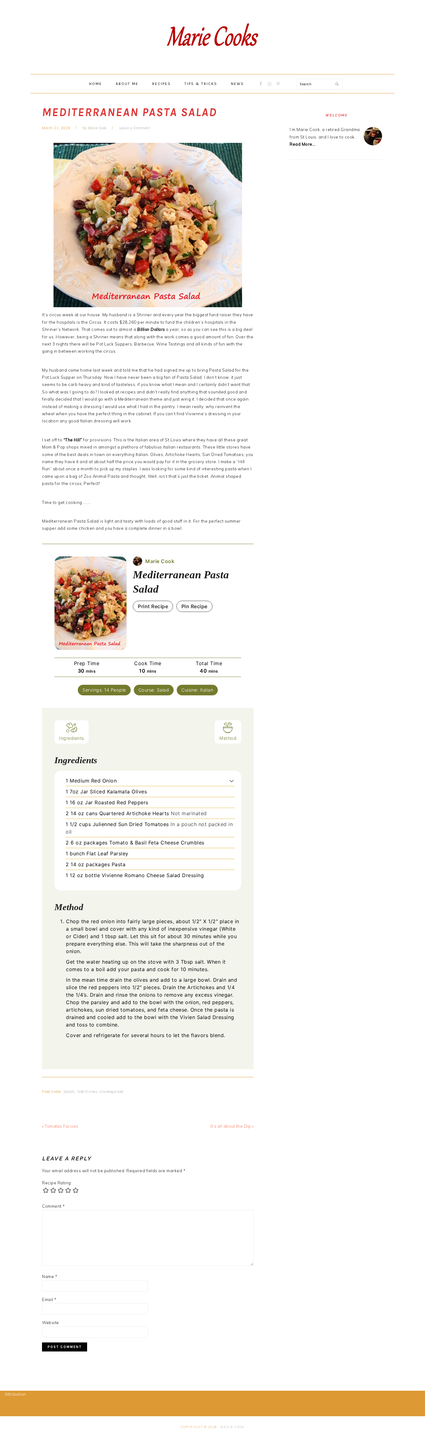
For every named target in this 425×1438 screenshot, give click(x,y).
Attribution (15, 1394)
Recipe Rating (56, 1182)
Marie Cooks (212, 37)
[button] (231, 781)
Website (50, 1322)
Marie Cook (233, 1427)
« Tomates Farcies (60, 1126)
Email (49, 1299)
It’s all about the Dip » (232, 1126)
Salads (69, 1091)
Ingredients (71, 738)
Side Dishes (87, 1091)
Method (227, 738)
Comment (53, 1206)
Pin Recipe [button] (194, 606)
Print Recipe (153, 606)
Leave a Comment (134, 128)
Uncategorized (112, 1091)
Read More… (302, 144)
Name (49, 1276)
